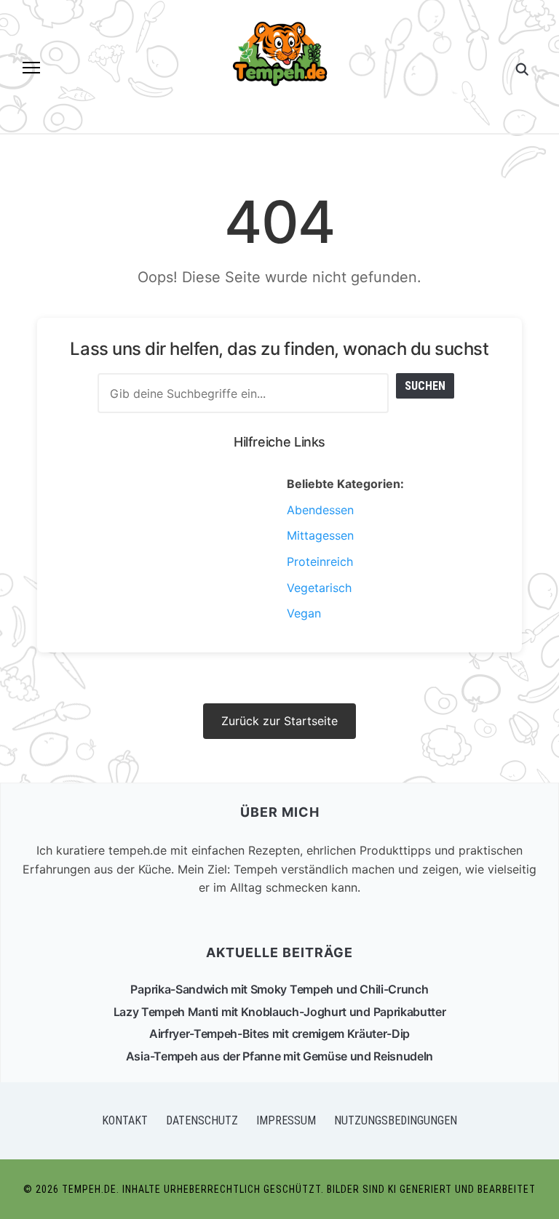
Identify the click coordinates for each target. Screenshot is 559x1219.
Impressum (286, 1120)
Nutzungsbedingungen (395, 1120)
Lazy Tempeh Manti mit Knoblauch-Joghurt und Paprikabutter (280, 1011)
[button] (31, 67)
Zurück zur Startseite (279, 721)
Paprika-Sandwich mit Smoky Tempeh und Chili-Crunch (279, 989)
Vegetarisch (319, 587)
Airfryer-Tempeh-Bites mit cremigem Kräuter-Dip (279, 1033)
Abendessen (320, 510)
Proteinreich (320, 561)
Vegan (304, 613)
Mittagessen (320, 535)
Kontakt (125, 1120)
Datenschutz (202, 1120)
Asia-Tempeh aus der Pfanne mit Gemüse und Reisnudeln (279, 1056)
